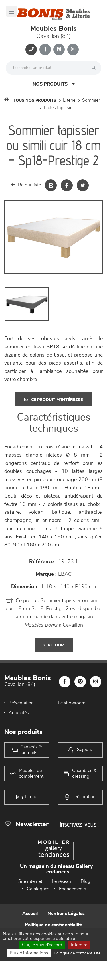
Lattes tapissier (59, 107)
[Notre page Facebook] (45, 49)
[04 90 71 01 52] (31, 49)
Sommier (91, 100)
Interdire (79, 945)
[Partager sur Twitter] (83, 185)
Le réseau (61, 881)
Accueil (30, 913)
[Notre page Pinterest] (59, 49)
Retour (56, 645)
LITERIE (69, 100)
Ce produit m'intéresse (57, 400)
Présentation (21, 703)
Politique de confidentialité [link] (77, 953)
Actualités (19, 712)
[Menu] (11, 11)
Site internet (30, 881)
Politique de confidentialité (53, 925)
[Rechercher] (95, 68)
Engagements (72, 889)
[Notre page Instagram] (73, 49)
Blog (85, 881)
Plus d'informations (29, 953)
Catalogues (38, 889)
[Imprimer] (51, 185)
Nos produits (50, 84)
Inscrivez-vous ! (80, 824)
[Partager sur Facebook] (67, 185)
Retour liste (29, 185)
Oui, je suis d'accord (42, 945)
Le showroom (71, 703)
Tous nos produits (34, 101)
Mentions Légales (66, 913)
